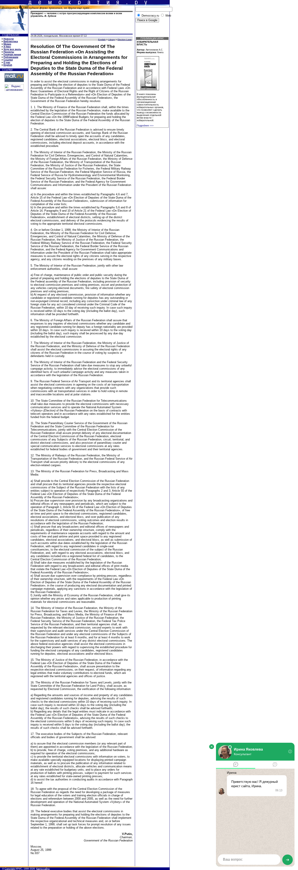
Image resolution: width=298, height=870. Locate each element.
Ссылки (8, 59)
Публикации (10, 57)
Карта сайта (43, 868)
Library (111, 39)
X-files (7, 46)
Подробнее (145, 125)
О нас (6, 62)
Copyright (10, 868)
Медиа (7, 44)
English (7, 65)
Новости (8, 38)
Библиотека (10, 41)
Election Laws (125, 39)
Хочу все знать (12, 49)
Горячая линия (12, 54)
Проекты (8, 52)
